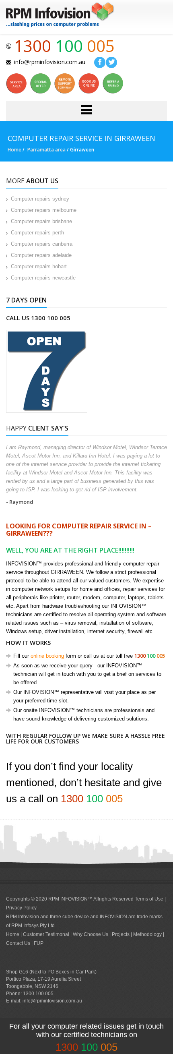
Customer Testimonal (46, 934)
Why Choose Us (91, 934)
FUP (38, 943)
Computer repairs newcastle (43, 278)
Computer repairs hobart (39, 266)
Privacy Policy (21, 908)
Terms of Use (149, 899)
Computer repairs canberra (41, 244)
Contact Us (18, 943)
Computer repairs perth (37, 233)
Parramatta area (46, 149)
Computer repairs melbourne (43, 210)
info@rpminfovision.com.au (49, 61)
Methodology (147, 934)
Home (14, 149)
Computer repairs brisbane (41, 221)
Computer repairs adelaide (41, 255)
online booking (47, 656)
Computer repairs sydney (40, 199)
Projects (121, 934)
